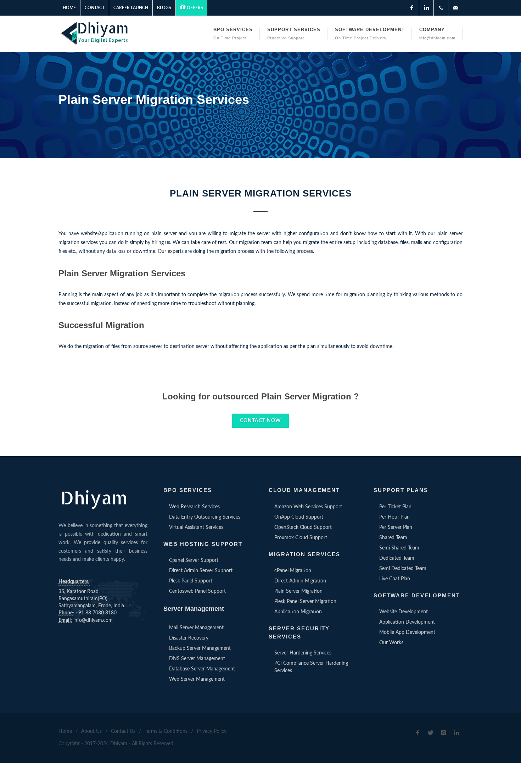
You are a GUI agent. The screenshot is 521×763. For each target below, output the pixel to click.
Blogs (164, 8)
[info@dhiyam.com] (455, 8)
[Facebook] (412, 8)
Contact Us (123, 731)
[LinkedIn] (426, 8)
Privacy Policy (211, 731)
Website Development (403, 611)
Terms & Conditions (166, 731)
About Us (91, 731)
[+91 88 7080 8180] (441, 8)
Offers (195, 8)
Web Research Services (194, 506)
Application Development (407, 622)
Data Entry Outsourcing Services (204, 517)
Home (69, 8)
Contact (95, 8)
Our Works (391, 642)
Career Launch (130, 8)
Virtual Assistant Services (196, 527)
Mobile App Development (407, 632)
